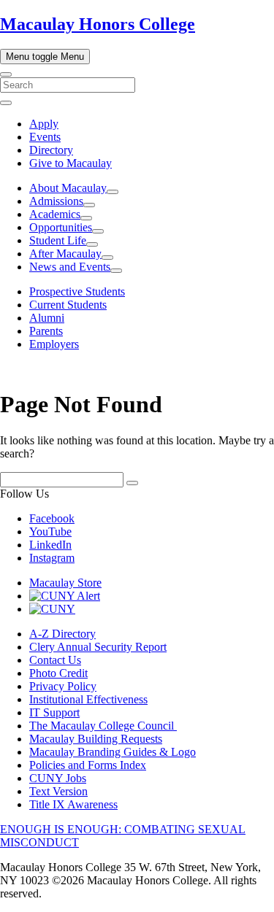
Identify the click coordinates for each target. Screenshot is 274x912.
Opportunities (60, 227)
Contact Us (55, 660)
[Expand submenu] (112, 192)
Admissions (56, 201)
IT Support (54, 712)
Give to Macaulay (70, 163)
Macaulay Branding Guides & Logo (112, 752)
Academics (54, 214)
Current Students (68, 304)
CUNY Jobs (57, 778)
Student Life (57, 240)
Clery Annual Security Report (98, 647)
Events (45, 137)
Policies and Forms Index (87, 765)
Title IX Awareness (73, 804)
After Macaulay (65, 253)
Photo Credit (58, 673)
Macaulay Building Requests (95, 739)
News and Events (69, 266)
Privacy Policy (62, 686)
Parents (46, 331)
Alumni (46, 318)
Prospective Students (77, 291)
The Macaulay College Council (103, 725)
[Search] (6, 74)
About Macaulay (68, 188)
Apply (43, 123)
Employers (54, 344)
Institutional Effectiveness (88, 699)
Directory (51, 150)
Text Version (58, 791)
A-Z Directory (62, 633)
